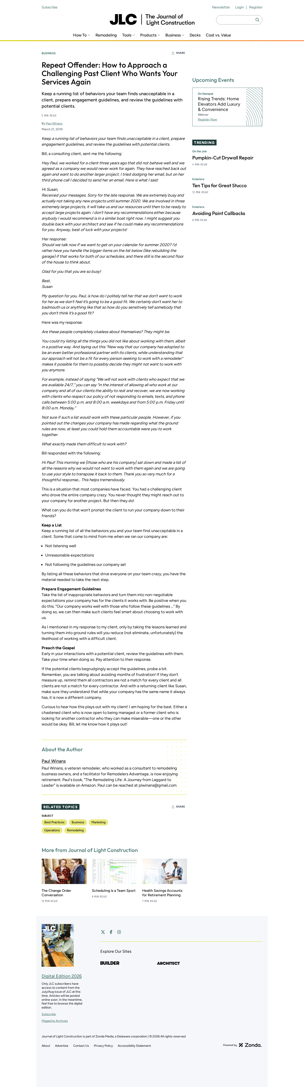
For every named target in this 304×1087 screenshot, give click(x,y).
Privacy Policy (103, 1046)
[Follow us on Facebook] (111, 932)
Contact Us (81, 1046)
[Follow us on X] (103, 932)
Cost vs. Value (218, 35)
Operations (52, 830)
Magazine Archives (55, 1021)
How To (80, 35)
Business (173, 35)
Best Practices (54, 822)
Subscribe (49, 7)
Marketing (98, 822)
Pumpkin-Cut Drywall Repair (222, 158)
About (46, 1046)
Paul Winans (54, 123)
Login (239, 7)
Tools (126, 35)
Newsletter (221, 7)
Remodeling (106, 35)
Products (148, 35)
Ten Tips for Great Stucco (219, 185)
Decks (195, 35)
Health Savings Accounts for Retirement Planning (162, 892)
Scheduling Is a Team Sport (114, 890)
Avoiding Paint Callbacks (218, 213)
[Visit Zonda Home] (242, 1045)
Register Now (207, 119)
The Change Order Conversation (56, 892)
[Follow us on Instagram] (119, 932)
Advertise (61, 1046)
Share (180, 52)
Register (255, 7)
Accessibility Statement (134, 1046)
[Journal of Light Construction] (152, 20)
